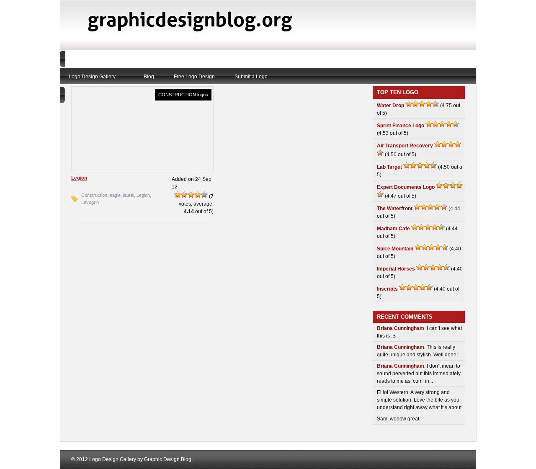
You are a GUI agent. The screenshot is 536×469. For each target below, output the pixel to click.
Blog (149, 77)
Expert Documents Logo (406, 187)
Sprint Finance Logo (400, 126)
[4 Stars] (197, 194)
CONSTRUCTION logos (183, 94)
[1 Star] (177, 194)
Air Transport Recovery (405, 146)
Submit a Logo (251, 77)
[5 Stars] (204, 194)
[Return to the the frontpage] (194, 35)
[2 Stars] (184, 194)
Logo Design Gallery (92, 77)
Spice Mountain (395, 249)
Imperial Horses (396, 269)
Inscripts (387, 289)
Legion (79, 178)
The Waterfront (394, 208)
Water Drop (390, 105)
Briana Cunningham (400, 328)
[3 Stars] (191, 194)
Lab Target (389, 167)
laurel (128, 195)
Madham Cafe (393, 229)
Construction (94, 195)
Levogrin (90, 202)
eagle (115, 195)
